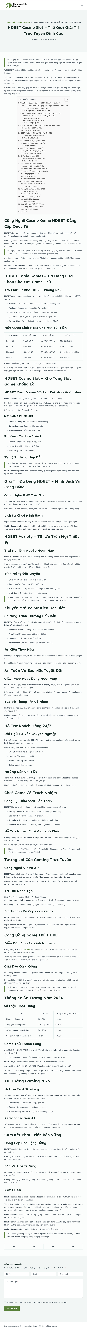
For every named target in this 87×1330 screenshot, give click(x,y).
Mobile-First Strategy (31, 199)
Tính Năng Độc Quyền (31, 138)
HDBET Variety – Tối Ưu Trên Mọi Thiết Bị (36, 133)
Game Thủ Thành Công (32, 194)
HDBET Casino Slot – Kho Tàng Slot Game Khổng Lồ (40, 113)
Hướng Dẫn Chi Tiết (30, 161)
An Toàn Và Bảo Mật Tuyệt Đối (31, 148)
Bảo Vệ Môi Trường (31, 209)
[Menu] (82, 5)
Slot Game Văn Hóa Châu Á (35, 120)
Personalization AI (30, 201)
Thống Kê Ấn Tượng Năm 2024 (33, 189)
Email (35, 1274)
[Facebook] (14, 1246)
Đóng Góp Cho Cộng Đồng (33, 207)
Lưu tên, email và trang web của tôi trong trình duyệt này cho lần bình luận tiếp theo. (37, 1302)
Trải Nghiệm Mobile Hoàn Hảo (33, 135)
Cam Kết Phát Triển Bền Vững (32, 204)
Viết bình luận (12, 1282)
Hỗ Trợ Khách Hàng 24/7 (29, 156)
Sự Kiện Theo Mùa (30, 146)
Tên (8, 1274)
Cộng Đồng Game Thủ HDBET (32, 181)
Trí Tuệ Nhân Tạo (30, 176)
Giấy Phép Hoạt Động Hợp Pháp (34, 151)
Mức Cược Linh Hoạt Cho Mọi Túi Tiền (37, 111)
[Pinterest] (53, 1246)
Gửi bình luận (12, 1308)
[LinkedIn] (73, 1246)
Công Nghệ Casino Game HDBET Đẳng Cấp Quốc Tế (39, 103)
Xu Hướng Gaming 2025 (30, 196)
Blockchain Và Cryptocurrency (34, 179)
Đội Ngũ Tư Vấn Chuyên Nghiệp (34, 158)
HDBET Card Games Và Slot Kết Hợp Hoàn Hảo (39, 116)
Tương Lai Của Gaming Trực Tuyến (34, 171)
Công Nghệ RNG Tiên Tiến (32, 128)
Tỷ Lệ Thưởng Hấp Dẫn (31, 123)
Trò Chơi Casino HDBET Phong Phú (35, 108)
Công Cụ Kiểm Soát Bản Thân (33, 166)
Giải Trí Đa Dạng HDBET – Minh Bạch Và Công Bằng (40, 125)
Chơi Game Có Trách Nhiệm (31, 163)
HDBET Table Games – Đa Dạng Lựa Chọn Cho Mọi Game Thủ (44, 106)
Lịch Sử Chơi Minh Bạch (32, 130)
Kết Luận (24, 212)
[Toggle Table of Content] (65, 100)
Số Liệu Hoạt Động (30, 191)
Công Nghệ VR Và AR (31, 174)
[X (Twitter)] (34, 1246)
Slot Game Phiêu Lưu (33, 118)
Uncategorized (50, 39)
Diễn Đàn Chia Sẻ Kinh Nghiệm (34, 184)
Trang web (64, 1274)
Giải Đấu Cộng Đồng (31, 186)
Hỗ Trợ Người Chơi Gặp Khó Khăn (35, 168)
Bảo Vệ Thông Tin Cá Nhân (32, 153)
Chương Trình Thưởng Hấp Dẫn (34, 143)
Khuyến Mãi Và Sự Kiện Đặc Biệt (32, 140)
